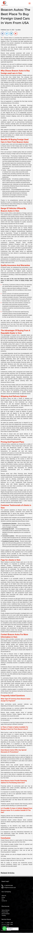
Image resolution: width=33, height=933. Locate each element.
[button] (2, 33)
